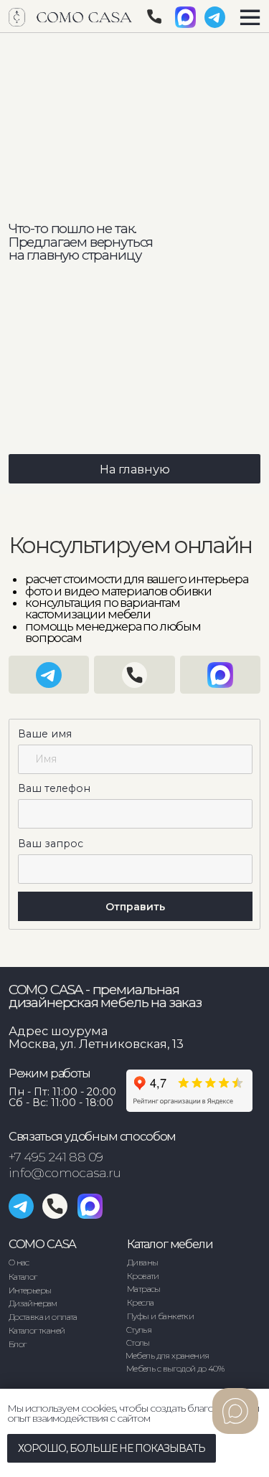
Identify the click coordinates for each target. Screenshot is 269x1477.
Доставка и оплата (43, 1317)
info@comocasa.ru (65, 1172)
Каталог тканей (37, 1331)
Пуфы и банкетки (160, 1316)
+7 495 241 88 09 (56, 1156)
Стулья (138, 1330)
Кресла (140, 1303)
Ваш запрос (50, 843)
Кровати (143, 1276)
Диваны (142, 1262)
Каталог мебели (170, 1244)
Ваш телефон (54, 788)
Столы (138, 1343)
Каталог (23, 1277)
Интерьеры (30, 1290)
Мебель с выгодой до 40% (175, 1369)
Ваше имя (45, 733)
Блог (18, 1344)
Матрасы (144, 1289)
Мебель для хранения (167, 1356)
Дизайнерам (33, 1303)
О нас (19, 1262)
